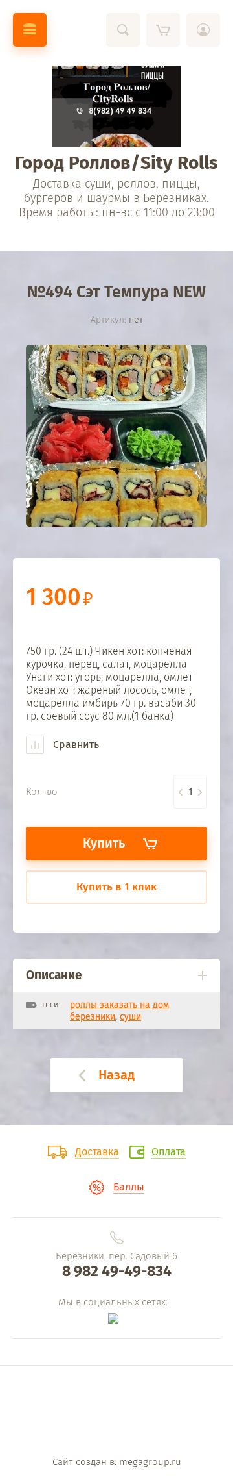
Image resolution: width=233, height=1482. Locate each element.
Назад (116, 1075)
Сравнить (74, 744)
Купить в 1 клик (116, 887)
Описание (54, 975)
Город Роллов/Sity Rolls (116, 162)
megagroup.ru (150, 1462)
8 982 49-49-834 (117, 1271)
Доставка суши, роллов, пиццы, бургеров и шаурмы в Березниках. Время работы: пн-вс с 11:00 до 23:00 (117, 198)
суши (130, 1016)
